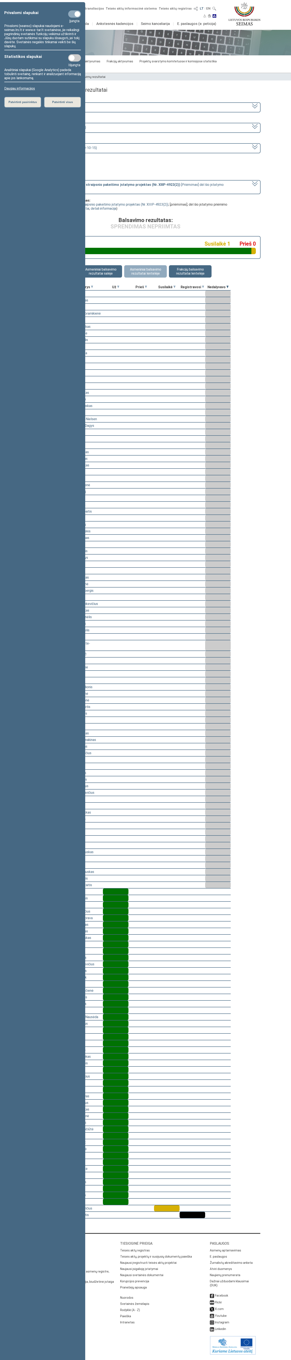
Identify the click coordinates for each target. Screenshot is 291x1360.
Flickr (218, 1302)
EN (208, 8)
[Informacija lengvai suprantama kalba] (214, 16)
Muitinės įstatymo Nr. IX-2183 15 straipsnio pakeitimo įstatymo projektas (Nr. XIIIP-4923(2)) (99, 204)
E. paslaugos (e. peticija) (196, 23)
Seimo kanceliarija (155, 23)
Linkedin (220, 1329)
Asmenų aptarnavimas (225, 1250)
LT (202, 8)
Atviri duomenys (221, 1269)
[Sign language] (209, 16)
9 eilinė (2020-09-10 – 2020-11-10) (59, 127)
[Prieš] (146, 287)
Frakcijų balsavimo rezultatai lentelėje (190, 271)
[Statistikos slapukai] (74, 58)
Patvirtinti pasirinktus (23, 102)
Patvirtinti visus (62, 102)
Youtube (221, 1315)
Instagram (222, 1322)
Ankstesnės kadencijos (114, 23)
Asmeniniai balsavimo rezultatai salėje (101, 271)
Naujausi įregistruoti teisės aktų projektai (148, 1262)
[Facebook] (212, 1295)
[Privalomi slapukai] (74, 14)
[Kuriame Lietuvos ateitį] (233, 1353)
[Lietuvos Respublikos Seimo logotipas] (244, 14)
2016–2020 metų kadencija (53, 107)
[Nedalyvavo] (227, 287)
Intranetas (127, 1322)
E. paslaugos (218, 1256)
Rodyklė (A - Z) (130, 1310)
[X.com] (212, 1309)
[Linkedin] (212, 1329)
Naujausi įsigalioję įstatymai (139, 1269)
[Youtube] (212, 1315)
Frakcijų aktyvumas (120, 61)
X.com (219, 1309)
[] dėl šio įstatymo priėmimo (128, 187)
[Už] (118, 287)
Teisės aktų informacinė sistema (131, 8)
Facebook (221, 1295)
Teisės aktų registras (175, 8)
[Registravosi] (203, 287)
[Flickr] (212, 1302)
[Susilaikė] (174, 287)
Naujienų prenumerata (225, 1275)
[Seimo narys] (92, 287)
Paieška (125, 1316)
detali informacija (103, 208)
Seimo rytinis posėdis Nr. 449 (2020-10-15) (65, 148)
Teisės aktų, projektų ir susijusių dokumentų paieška (156, 1256)
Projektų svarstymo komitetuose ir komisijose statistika (178, 61)
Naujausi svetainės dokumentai (141, 1275)
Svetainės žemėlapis (134, 1304)
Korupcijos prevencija (134, 1281)
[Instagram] (212, 1322)
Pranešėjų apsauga (133, 1287)
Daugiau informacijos (19, 88)
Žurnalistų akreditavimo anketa (231, 1262)
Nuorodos (126, 1297)
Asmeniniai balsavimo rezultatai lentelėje (145, 271)
